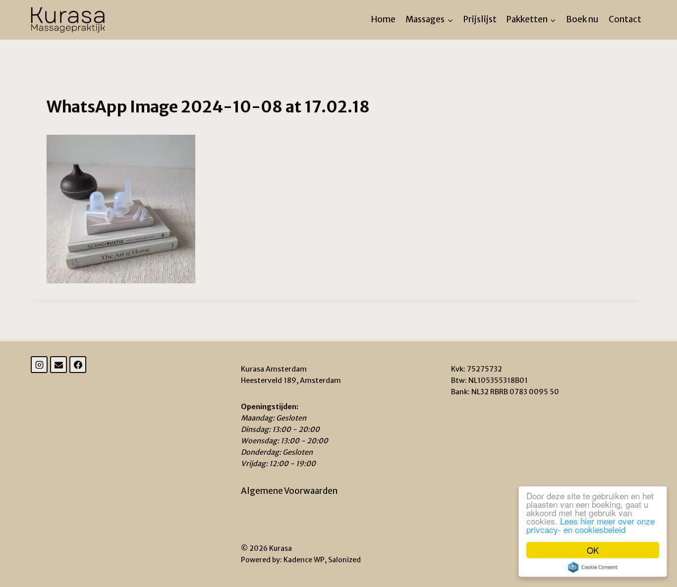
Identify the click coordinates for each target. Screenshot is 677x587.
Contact (625, 19)
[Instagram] (39, 364)
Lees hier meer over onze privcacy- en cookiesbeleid (590, 525)
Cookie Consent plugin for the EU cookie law (593, 567)
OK (593, 550)
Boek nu (582, 19)
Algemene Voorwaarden (289, 490)
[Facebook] (77, 364)
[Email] (58, 364)
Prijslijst (480, 19)
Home (383, 19)
